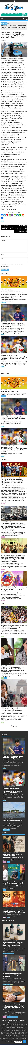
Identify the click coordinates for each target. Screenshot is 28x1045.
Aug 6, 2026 (5, 880)
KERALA (2, 221)
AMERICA (2, 503)
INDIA (2, 636)
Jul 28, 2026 (5, 940)
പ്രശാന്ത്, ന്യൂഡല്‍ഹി (12, 707)
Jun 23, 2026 (5, 1003)
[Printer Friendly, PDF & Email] (14, 212)
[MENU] (27, 19)
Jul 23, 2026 (5, 908)
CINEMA (8, 862)
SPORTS (2, 334)
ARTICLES (4, 953)
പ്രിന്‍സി (10, 623)
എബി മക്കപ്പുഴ (13, 1003)
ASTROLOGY (3, 302)
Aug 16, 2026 (5, 818)
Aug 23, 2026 (4, 289)
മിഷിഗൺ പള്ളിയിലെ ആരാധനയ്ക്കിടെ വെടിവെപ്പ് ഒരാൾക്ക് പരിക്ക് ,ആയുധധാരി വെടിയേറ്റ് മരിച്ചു (21, 228)
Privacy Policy (11, 1023)
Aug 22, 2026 (4, 321)
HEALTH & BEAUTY (10, 953)
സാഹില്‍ (10, 353)
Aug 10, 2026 (5, 852)
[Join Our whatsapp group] (24, 1041)
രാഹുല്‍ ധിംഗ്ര (12, 940)
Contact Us (17, 1023)
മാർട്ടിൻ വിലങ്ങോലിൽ (12, 554)
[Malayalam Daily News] (2, 18)
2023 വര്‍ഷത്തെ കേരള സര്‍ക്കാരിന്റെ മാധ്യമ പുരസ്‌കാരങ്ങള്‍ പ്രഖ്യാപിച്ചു (7, 227)
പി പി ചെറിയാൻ (11, 586)
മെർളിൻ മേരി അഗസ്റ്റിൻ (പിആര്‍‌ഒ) (15, 477)
